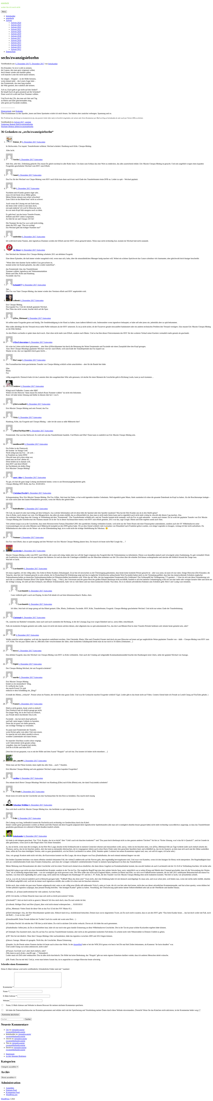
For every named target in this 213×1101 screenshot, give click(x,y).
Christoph (17, 618)
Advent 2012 (16, 49)
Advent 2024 (16, 23)
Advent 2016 (16, 40)
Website (6, 1001)
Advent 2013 (16, 47)
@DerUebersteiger (21, 342)
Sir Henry (17, 250)
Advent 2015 (16, 43)
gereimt (28, 122)
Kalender (19, 111)
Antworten (41, 142)
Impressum (10, 1054)
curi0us (16, 778)
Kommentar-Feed (13, 1092)
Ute (7, 1030)
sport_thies (17, 477)
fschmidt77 (17, 285)
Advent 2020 (16, 32)
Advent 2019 (16, 34)
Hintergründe (6, 111)
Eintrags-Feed (11, 1090)
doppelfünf (77, 944)
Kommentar (8, 987)
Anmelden (10, 1088)
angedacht (5, 3)
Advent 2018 (16, 36)
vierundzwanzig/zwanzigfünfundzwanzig (15, 1031)
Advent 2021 (16, 29)
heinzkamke (10, 16)
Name (6, 991)
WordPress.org (11, 1095)
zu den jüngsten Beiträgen (16, 1056)
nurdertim (17, 551)
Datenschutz (11, 52)
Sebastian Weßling (20, 805)
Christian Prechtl (20, 493)
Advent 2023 (16, 25)
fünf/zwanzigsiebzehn (17, 124)
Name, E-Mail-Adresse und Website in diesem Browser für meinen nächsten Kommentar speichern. (44, 1005)
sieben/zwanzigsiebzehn (17, 126)
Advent (9, 20)
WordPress (5, 1099)
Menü (4, 12)
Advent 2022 (16, 27)
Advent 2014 (16, 45)
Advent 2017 (16, 38)
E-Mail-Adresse (10, 996)
